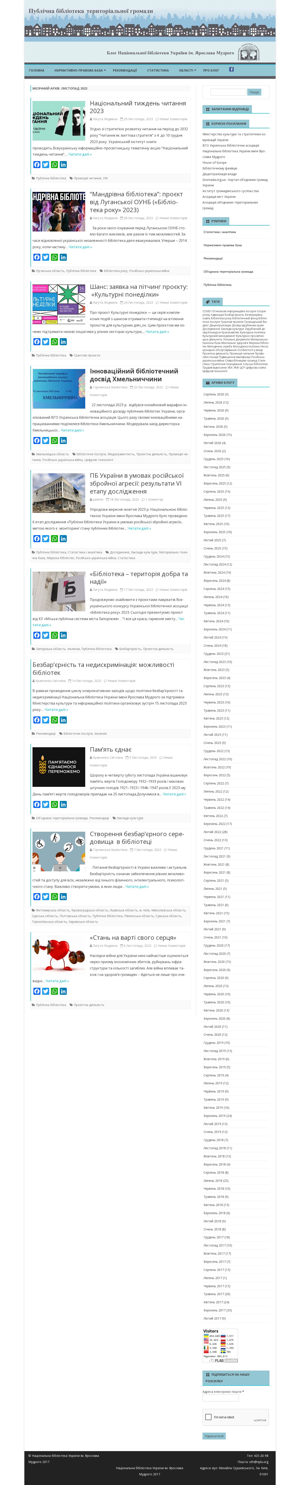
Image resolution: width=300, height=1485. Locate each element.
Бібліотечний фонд (245, 318)
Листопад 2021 (215, 856)
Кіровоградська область (89, 910)
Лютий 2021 (212, 929)
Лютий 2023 (212, 734)
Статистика (158, 70)
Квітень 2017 (213, 1302)
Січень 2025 (212, 548)
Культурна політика (252, 332)
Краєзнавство (230, 332)
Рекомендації (125, 70)
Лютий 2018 (212, 1221)
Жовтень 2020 (214, 962)
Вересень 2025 (215, 483)
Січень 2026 (212, 451)
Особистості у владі (250, 350)
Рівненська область (139, 916)
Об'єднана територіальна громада (62, 818)
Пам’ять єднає (111, 749)
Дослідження (119, 552)
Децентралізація (220, 325)
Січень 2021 (212, 937)
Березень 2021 (215, 921)
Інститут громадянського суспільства (230, 191)
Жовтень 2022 (214, 767)
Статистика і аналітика (85, 552)
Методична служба (219, 346)
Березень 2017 (215, 1310)
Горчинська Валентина (110, 387)
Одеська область (45, 916)
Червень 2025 (214, 508)
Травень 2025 (214, 516)
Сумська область (168, 916)
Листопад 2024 (215, 564)
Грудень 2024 (214, 556)
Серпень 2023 (214, 686)
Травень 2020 (214, 1002)
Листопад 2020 (215, 953)
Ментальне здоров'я (234, 343)
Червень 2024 (214, 605)
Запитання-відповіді (230, 109)
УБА (230, 367)
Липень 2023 (213, 694)
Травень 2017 (214, 1294)
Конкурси (214, 332)
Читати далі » (80, 154)
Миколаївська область (168, 910)
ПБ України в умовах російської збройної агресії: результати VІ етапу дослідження (137, 483)
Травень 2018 (214, 1197)
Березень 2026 (215, 435)
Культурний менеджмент (218, 336)
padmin (98, 499)
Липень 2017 (213, 1278)
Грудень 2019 (214, 1043)
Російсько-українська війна (149, 271)
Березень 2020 (215, 1018)
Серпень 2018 (214, 1172)
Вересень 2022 (215, 775)
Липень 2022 (213, 791)
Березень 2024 (215, 629)
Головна (36, 70)
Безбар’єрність (130, 649)
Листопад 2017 (215, 1245)
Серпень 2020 (214, 978)
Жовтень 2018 (214, 1156)
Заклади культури (144, 552)
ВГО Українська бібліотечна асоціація (230, 145)
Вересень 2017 (215, 1261)
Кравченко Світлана (51, 681)
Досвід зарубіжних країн (248, 325)
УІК (105, 178)
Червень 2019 (214, 1091)
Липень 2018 (213, 1180)
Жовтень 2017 (214, 1253)
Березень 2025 (215, 532)
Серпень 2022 (214, 783)
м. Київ (144, 910)
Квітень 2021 (213, 913)
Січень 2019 (212, 1132)
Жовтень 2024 (214, 572)
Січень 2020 (212, 1034)
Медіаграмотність (121, 454)
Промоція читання (87, 178)
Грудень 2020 (214, 945)
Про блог (211, 70)
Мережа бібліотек (60, 558)
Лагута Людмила (105, 119)
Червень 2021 (214, 897)
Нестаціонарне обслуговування (235, 348)
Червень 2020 (214, 994)
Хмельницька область (52, 454)
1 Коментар (154, 499)
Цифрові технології (98, 460)
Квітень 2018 (213, 1205)
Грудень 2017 (214, 1237)
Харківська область (83, 922)
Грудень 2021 (214, 848)
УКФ (236, 367)
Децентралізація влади (219, 174)
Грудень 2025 (214, 459)
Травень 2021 (214, 905)
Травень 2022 (214, 808)
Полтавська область (75, 916)
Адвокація (217, 315)
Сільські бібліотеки (255, 364)
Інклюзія (73, 649)
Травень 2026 (214, 418)
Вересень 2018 (215, 1164)
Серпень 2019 (214, 1075)
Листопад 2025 (215, 467)
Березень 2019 (215, 1116)
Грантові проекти (87, 355)
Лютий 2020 (212, 1026)
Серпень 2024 (214, 589)
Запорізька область (51, 649)
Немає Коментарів (173, 119)
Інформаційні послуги (241, 311)
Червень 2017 (214, 1286)
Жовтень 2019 (214, 1059)
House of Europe (214, 162)
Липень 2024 (213, 597)
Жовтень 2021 (214, 864)
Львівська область (124, 910)
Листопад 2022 (215, 759)
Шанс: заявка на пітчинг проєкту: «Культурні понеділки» (139, 290)
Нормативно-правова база (78, 70)
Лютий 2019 (212, 1124)
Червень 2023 (214, 702)
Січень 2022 (212, 840)
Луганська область (50, 271)
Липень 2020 (213, 986)
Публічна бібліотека (51, 178)
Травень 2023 (214, 710)
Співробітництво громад (241, 360)
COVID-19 (208, 311)
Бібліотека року (115, 271)
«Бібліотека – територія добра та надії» (139, 577)
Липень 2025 (213, 499)
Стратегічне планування (226, 364)
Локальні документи (236, 339)
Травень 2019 (214, 1099)
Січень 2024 (212, 645)
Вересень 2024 (215, 580)
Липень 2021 (213, 889)
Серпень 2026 (214, 394)
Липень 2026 (213, 402)
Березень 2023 (215, 726)
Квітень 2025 (213, 524)
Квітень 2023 (213, 718)
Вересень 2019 (215, 1067)
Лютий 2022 (212, 832)
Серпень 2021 (214, 880)
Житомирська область (53, 910)
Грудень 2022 (214, 751)
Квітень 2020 (213, 1010)
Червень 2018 (214, 1188)
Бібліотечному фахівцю (219, 168)
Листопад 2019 (215, 1051)
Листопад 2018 (215, 1148)
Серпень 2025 (214, 491)
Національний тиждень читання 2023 (138, 107)
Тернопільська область (49, 922)
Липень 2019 (213, 1083)
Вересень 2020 (215, 970)
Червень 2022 (214, 799)
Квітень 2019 (213, 1107)
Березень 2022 (215, 824)
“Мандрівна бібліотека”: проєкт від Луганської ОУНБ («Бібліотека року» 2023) (136, 202)
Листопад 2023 (215, 662)
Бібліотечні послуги (91, 454)
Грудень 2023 (214, 654)
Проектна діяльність (151, 454)
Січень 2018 (212, 1229)
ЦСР (242, 367)
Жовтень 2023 (214, 670)
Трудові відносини (214, 367)
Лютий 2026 (212, 443)
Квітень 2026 (213, 426)
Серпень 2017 (214, 1270)
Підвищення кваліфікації (235, 357)
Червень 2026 (214, 410)
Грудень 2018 (214, 1140)
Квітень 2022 (213, 816)
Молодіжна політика (246, 346)
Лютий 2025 (212, 540)
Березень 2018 (215, 1213)
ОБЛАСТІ (186, 70)
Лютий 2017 (212, 1318)
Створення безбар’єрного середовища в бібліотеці (137, 838)
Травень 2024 (214, 613)
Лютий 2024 (212, 637)
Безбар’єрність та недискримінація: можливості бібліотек (103, 668)
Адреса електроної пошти (223, 1392)
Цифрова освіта (256, 367)
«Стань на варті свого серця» (133, 937)
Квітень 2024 (213, 621)
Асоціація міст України (219, 197)
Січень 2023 (212, 743)
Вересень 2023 (215, 678)
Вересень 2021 (215, 872)
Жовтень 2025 (214, 475)
